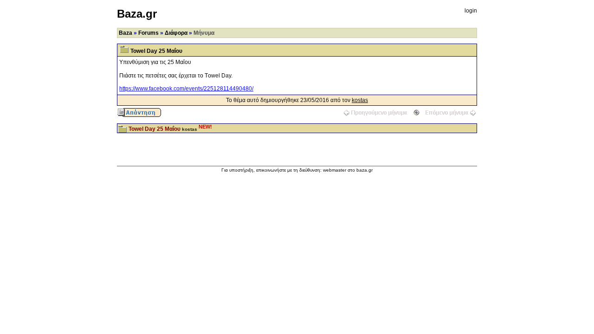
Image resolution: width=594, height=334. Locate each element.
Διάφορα (176, 33)
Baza (125, 33)
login (471, 10)
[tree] (297, 128)
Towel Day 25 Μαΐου (155, 129)
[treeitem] (297, 128)
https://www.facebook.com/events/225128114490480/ (186, 88)
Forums (148, 33)
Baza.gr (137, 13)
